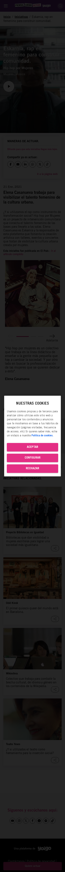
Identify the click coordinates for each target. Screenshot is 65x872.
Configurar (32, 457)
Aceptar (32, 447)
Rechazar (32, 468)
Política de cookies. (42, 435)
